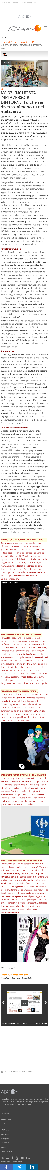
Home (3, 42)
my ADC (29, 3)
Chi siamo (5, 1113)
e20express (5, 1142)
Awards (3, 1147)
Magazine (25, 42)
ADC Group (5, 1129)
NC (32, 42)
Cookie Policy (17, 1161)
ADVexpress (13, 42)
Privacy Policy (5, 1161)
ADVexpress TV (6, 1138)
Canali (3, 1123)
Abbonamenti (5, 3)
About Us (22, 3)
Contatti (14, 3)
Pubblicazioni (6, 1151)
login (35, 3)
